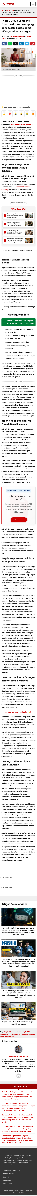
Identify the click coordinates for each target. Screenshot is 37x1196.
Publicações (7, 1184)
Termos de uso (8, 1174)
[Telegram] (27, 43)
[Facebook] (4, 43)
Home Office (10, 10)
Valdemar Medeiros (17, 36)
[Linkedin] (21, 43)
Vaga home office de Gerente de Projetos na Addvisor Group (18, 1023)
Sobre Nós (6, 1177)
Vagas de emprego (28, 1034)
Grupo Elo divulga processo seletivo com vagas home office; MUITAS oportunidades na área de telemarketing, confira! (18, 994)
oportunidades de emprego (22, 124)
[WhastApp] (10, 43)
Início (3, 10)
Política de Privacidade (11, 1170)
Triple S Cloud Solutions (13, 1032)
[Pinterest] (32, 43)
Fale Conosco (8, 1180)
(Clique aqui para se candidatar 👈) (16, 712)
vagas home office (7, 1036)
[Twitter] (15, 43)
